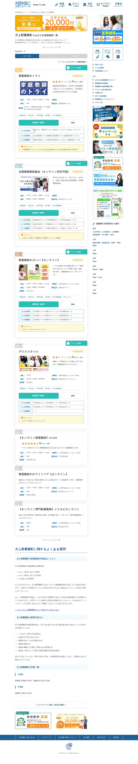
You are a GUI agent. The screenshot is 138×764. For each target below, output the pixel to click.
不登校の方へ (99, 93)
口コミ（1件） (79, 357)
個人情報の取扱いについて (67, 737)
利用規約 (116, 737)
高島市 (95, 253)
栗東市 (95, 293)
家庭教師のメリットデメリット (105, 99)
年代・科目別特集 (100, 96)
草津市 (113, 243)
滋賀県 (43, 12)
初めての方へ (99, 64)
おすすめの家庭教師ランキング (105, 80)
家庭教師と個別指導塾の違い (104, 86)
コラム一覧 (98, 102)
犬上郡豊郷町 (115, 232)
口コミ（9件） (79, 82)
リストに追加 (76, 67)
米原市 (95, 277)
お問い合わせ (101, 737)
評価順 (75, 56)
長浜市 (95, 261)
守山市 (100, 277)
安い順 (51, 56)
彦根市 (101, 269)
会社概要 (86, 737)
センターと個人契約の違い (103, 89)
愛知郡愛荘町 (96, 235)
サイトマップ (46, 737)
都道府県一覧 (35, 12)
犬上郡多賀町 (106, 232)
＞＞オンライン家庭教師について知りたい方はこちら (37, 610)
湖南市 (95, 245)
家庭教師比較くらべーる (22, 12)
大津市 (112, 235)
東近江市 (95, 269)
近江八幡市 (105, 235)
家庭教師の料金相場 (101, 83)
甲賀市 (119, 243)
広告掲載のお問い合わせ (27, 737)
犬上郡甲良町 (96, 232)
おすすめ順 (27, 56)
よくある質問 (99, 68)
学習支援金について (101, 71)
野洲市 (95, 285)
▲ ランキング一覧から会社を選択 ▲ (51, 705)
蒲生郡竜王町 (106, 243)
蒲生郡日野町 (96, 243)
